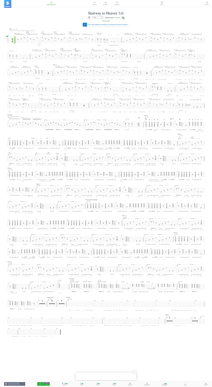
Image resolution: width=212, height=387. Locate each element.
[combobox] (97, 17)
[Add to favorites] (89, 17)
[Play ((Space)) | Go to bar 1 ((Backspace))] (40, 384)
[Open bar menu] (39, 45)
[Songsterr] (7, 4)
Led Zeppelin (106, 21)
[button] (7, 36)
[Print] (123, 17)
